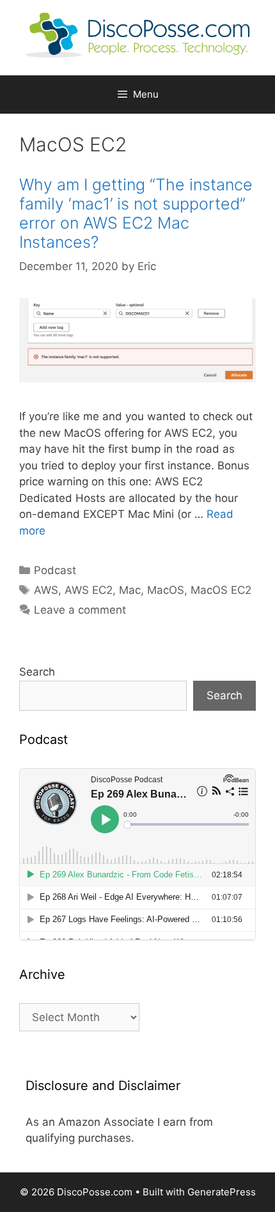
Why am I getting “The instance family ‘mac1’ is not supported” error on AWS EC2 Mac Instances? (136, 213)
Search (37, 671)
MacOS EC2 (221, 590)
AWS (46, 590)
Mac (130, 590)
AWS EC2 (89, 590)
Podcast (55, 570)
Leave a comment (80, 609)
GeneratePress (221, 1192)
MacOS (165, 590)
